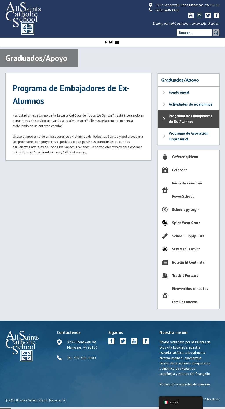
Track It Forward (185, 275)
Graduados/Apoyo (180, 80)
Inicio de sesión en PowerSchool (187, 190)
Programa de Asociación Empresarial (188, 136)
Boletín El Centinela (188, 262)
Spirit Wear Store (186, 222)
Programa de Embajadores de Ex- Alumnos (190, 118)
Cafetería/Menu (185, 156)
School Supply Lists (188, 236)
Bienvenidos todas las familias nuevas (190, 295)
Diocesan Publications (205, 399)
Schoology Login (185, 209)
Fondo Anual (179, 92)
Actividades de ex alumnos (190, 104)
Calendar (179, 170)
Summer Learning (186, 249)
